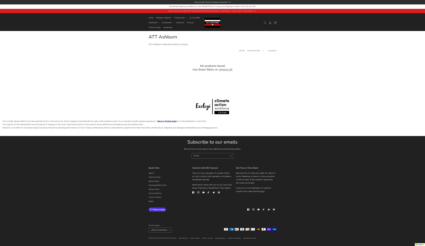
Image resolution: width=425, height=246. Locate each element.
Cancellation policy (249, 238)
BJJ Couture (158, 238)
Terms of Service (155, 193)
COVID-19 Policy (155, 197)
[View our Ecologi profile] (212, 107)
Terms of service (207, 238)
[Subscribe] (230, 155)
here (262, 191)
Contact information (234, 238)
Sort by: (242, 51)
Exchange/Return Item (158, 185)
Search (151, 173)
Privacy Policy (154, 189)
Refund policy (183, 238)
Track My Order (155, 177)
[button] (180, 17)
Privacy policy (195, 238)
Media (151, 201)
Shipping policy (220, 238)
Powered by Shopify (169, 238)
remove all (225, 69)
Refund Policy (154, 181)
